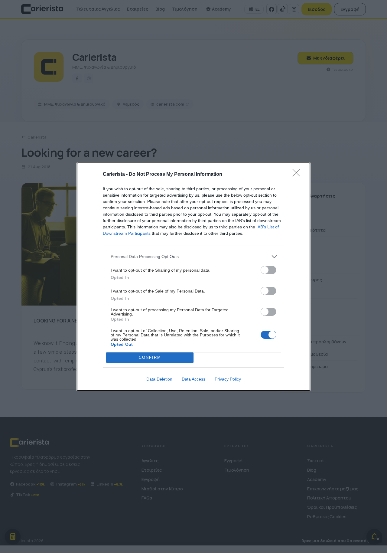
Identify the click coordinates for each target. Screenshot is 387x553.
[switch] (268, 270)
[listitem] (193, 257)
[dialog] (193, 277)
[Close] (298, 174)
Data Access (193, 379)
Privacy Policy (228, 379)
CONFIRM (150, 357)
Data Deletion (159, 379)
